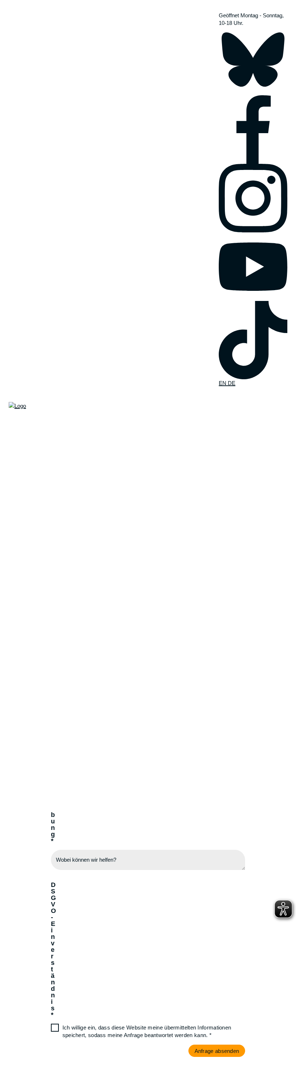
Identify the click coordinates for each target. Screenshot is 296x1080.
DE (231, 383)
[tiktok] (253, 340)
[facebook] (253, 129)
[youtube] (253, 266)
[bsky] (253, 61)
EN (223, 383)
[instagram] (253, 198)
